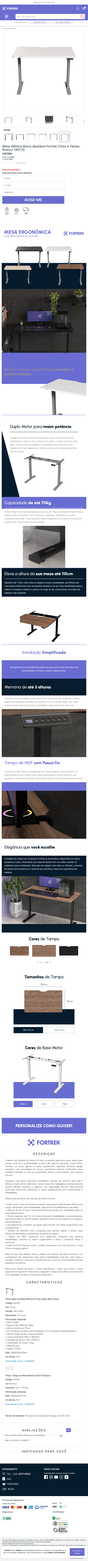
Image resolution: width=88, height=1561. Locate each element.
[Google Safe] (56, 1518)
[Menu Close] (6, 16)
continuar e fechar (77, 1551)
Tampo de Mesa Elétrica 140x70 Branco (31, 1375)
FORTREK (7, 153)
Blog (11, 1489)
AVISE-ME (33, 199)
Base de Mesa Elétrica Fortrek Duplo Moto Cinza (35, 1299)
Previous (4, 121)
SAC (9, 1479)
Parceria (12, 1484)
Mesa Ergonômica (10, 28)
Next (83, 121)
